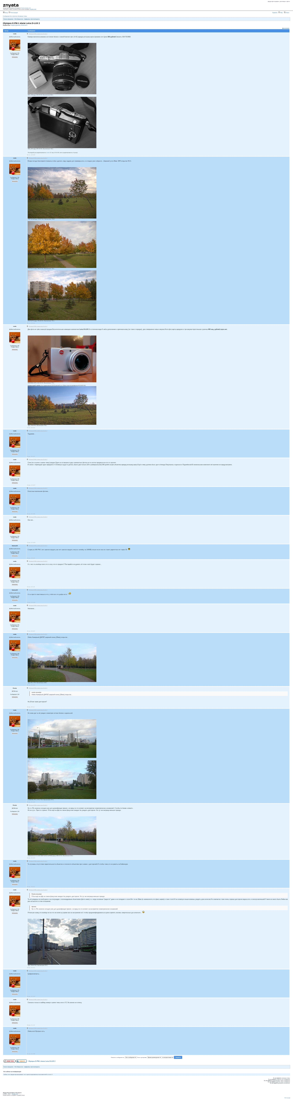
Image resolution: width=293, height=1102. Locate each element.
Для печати (285, 28)
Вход (6, 12)
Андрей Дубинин (15, 25)
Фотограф (287, 1097)
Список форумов (8, 19)
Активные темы (22, 16)
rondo (48, 152)
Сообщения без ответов (10, 16)
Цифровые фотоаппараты (32, 19)
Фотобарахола (19, 19)
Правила (274, 12)
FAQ (281, 12)
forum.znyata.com (26, 8)
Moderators (24, 25)
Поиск (287, 12)
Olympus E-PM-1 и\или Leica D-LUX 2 (41, 1061)
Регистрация (14, 12)
